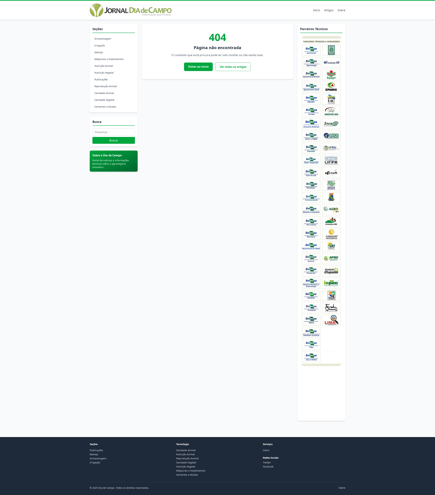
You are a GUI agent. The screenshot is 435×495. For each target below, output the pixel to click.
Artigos (329, 10)
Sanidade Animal (104, 93)
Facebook (268, 466)
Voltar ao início (198, 66)
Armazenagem (102, 38)
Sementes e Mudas (105, 106)
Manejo (98, 52)
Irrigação (99, 45)
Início (316, 10)
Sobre (341, 10)
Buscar (113, 140)
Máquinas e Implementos (109, 59)
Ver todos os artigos (233, 67)
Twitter (267, 462)
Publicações (101, 79)
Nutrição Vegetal (104, 72)
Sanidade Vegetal (104, 99)
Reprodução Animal (105, 86)
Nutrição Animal (103, 65)
